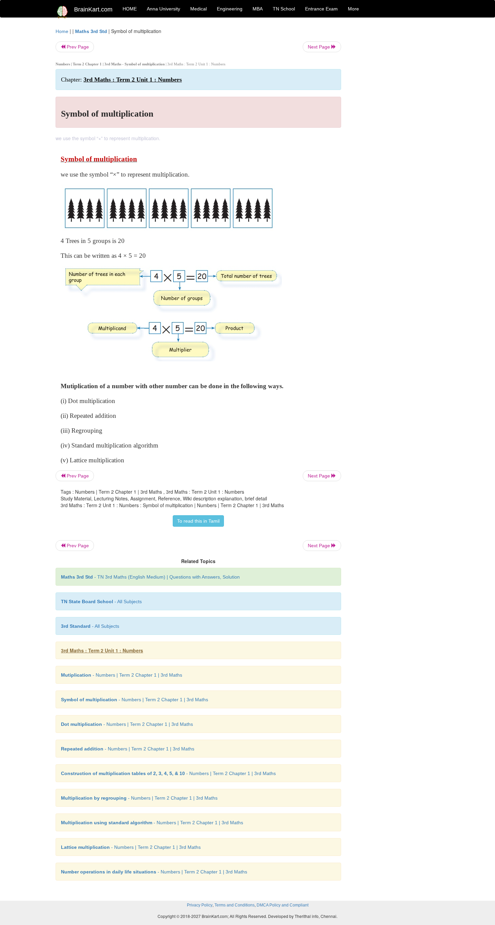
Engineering (229, 8)
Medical (198, 8)
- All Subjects (101, 601)
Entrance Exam (321, 8)
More (353, 8)
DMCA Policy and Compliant (282, 905)
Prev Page (77, 47)
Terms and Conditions (234, 905)
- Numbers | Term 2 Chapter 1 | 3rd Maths (121, 675)
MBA (258, 8)
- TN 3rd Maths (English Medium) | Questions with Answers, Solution (150, 577)
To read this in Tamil (198, 521)
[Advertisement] (395, 129)
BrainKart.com (93, 9)
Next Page (319, 47)
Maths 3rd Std (91, 31)
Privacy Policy (199, 905)
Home (62, 31)
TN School (284, 8)
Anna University (163, 8)
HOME (130, 8)
